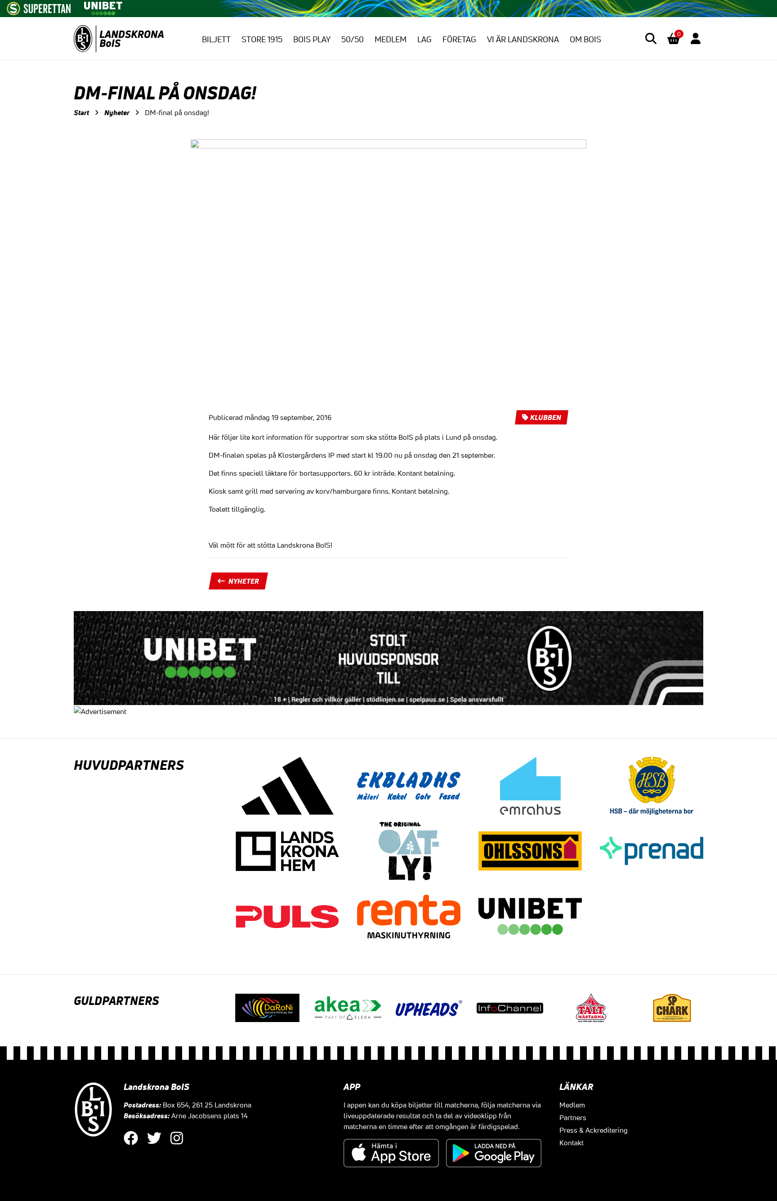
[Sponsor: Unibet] (103, 6)
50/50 (352, 39)
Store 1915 (261, 39)
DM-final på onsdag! (177, 112)
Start (81, 112)
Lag (424, 39)
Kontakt (571, 1142)
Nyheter (117, 112)
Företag (459, 39)
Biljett (216, 39)
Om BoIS (585, 39)
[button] (651, 38)
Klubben (545, 417)
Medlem (390, 39)
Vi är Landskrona (523, 39)
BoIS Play (311, 39)
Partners (572, 1117)
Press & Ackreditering (593, 1129)
